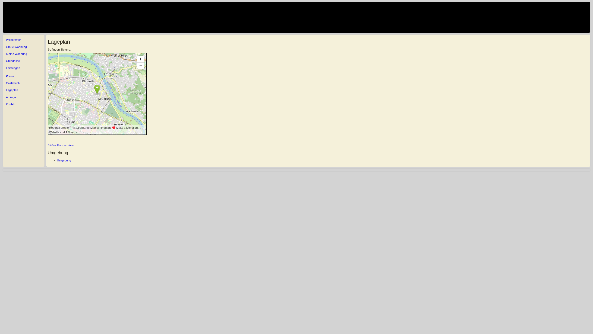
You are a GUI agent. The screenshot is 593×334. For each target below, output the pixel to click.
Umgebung (64, 160)
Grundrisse (13, 61)
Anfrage (11, 97)
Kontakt (11, 104)
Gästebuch (13, 83)
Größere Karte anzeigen (61, 145)
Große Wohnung (16, 47)
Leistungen (13, 68)
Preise (10, 76)
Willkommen (14, 40)
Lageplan (12, 90)
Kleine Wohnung (16, 54)
